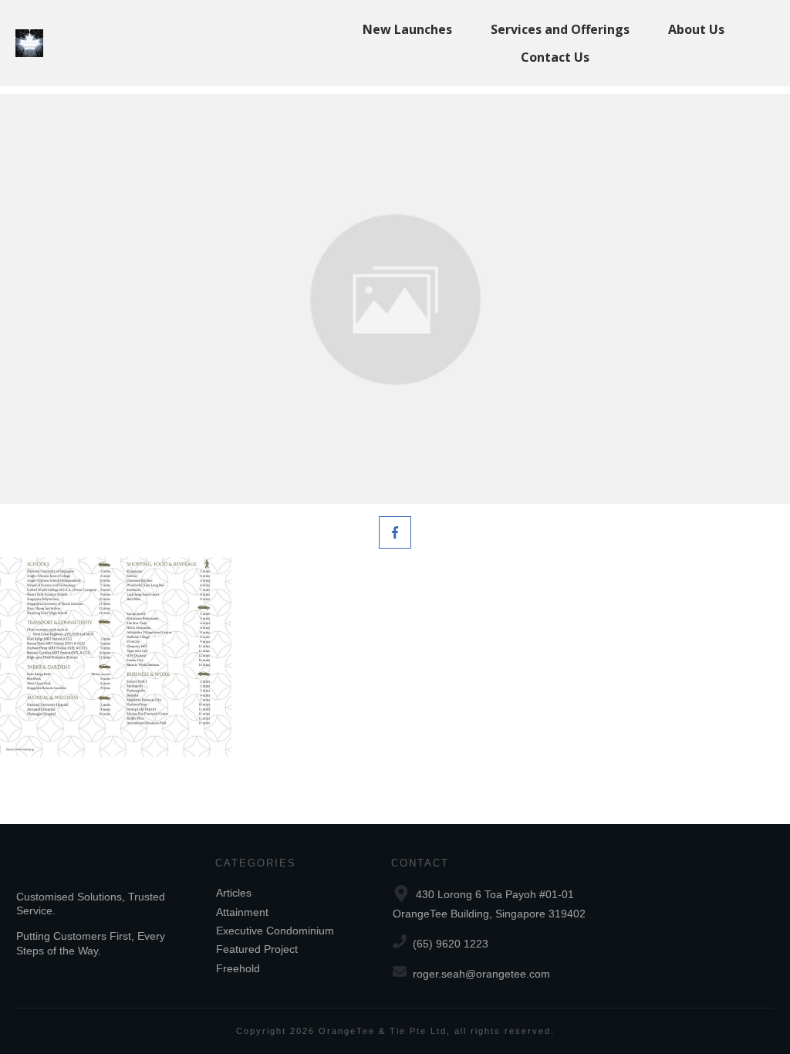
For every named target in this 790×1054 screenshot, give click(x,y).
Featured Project (257, 949)
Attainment (242, 912)
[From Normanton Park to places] (395, 299)
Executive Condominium (275, 930)
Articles (234, 893)
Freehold (238, 968)
